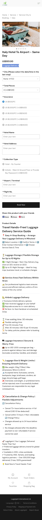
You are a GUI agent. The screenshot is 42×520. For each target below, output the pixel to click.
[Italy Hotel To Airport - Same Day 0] (21, 34)
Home (4, 15)
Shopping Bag (29, 486)
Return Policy (8, 510)
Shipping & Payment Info (27, 507)
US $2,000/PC (16, 119)
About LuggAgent (21, 510)
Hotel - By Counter (13, 164)
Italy (13, 18)
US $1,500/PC (16, 113)
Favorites (13, 486)
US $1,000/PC (16, 107)
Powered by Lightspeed (21, 514)
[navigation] (13, 503)
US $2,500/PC (16, 125)
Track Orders (29, 478)
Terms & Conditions (30, 503)
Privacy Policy (11, 507)
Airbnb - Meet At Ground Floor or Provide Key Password (22, 171)
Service (13, 15)
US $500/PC (10, 102)
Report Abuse (34, 510)
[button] (5, 3)
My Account (13, 478)
